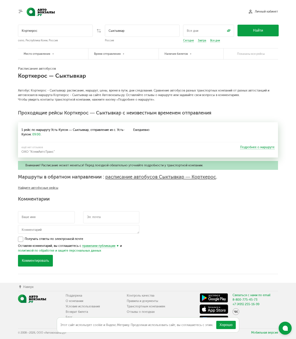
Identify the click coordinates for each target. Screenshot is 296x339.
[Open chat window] (285, 328)
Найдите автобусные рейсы (38, 188)
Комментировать (35, 260)
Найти (258, 30)
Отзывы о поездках (141, 312)
